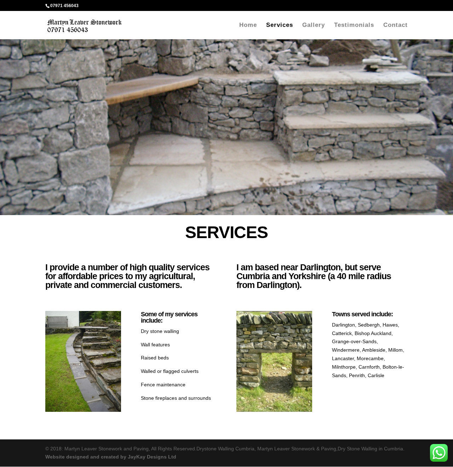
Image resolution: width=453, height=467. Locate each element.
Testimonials (354, 25)
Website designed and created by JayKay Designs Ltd (110, 457)
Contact (395, 25)
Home (248, 25)
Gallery (313, 25)
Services (279, 25)
